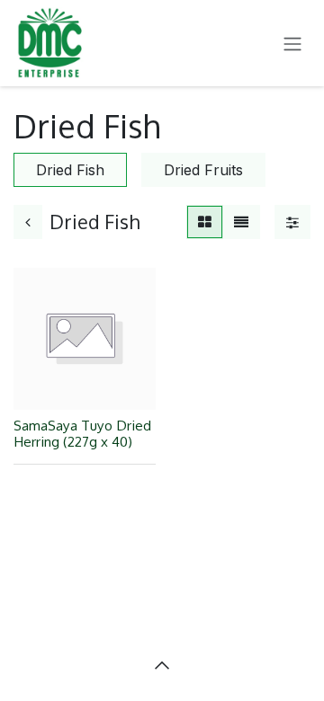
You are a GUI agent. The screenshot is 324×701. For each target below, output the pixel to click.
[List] (241, 222)
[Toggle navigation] (292, 43)
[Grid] (204, 222)
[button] (162, 665)
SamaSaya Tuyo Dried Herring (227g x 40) (82, 433)
